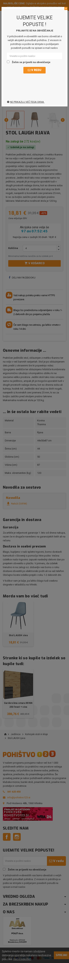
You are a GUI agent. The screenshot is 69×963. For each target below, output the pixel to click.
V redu (35, 70)
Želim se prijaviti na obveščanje (30, 62)
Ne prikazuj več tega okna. (27, 101)
